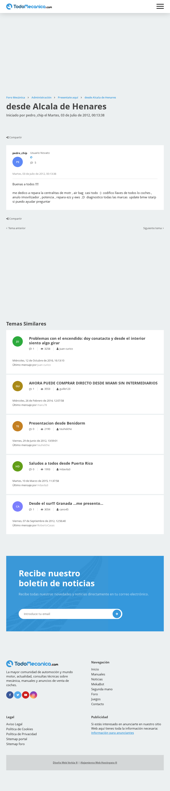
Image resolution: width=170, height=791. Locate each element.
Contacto (97, 704)
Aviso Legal (14, 724)
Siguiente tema (152, 228)
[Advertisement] (85, 54)
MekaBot (97, 684)
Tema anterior (17, 228)
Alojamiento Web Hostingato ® (98, 762)
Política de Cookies (19, 729)
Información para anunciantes (112, 733)
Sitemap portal (16, 739)
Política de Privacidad (21, 734)
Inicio (95, 669)
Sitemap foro (15, 744)
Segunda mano (102, 689)
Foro (94, 694)
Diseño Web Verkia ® (65, 762)
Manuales (98, 674)
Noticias (97, 679)
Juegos (96, 699)
